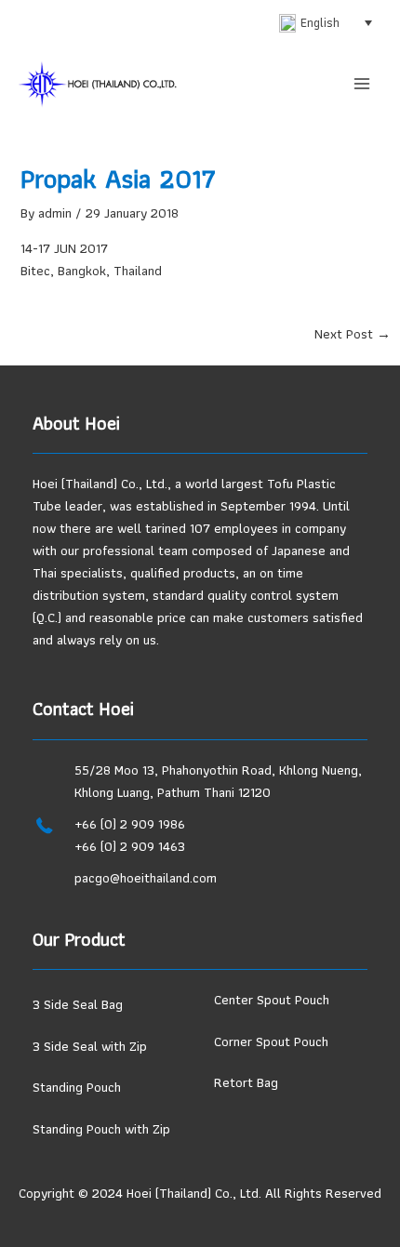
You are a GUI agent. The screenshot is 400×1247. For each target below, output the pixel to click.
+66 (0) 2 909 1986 (129, 824)
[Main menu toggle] (361, 83)
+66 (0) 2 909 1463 (129, 846)
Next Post (352, 334)
